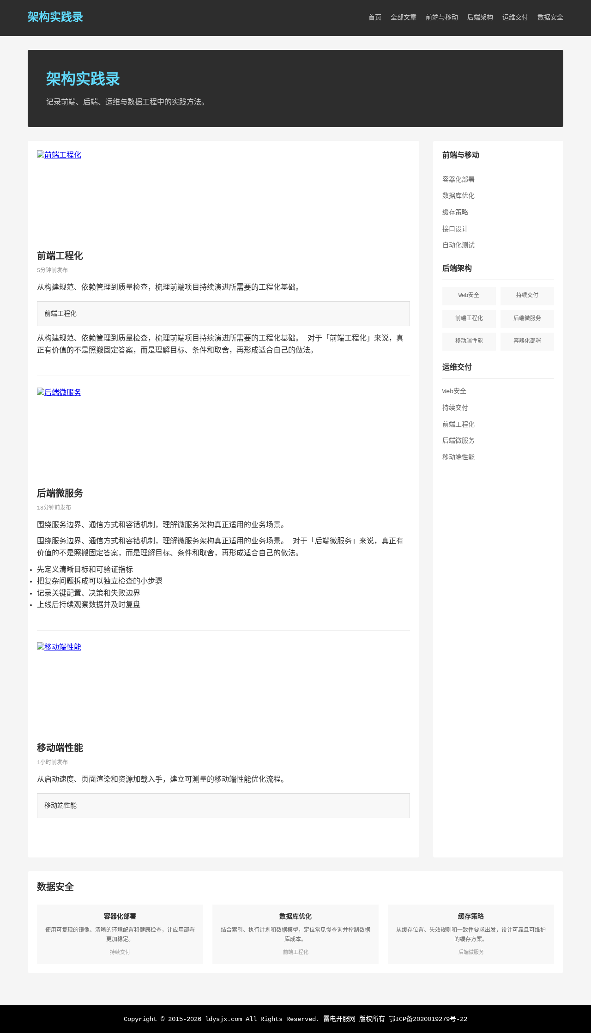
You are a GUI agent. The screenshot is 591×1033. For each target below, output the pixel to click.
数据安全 (550, 17)
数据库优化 (458, 196)
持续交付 (455, 408)
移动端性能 (60, 748)
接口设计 (455, 229)
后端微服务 (60, 494)
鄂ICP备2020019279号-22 (428, 1019)
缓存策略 (455, 212)
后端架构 (480, 17)
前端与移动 (442, 17)
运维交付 (515, 17)
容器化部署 (458, 179)
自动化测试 (458, 245)
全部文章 (403, 17)
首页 (374, 17)
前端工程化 (60, 256)
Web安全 (454, 391)
